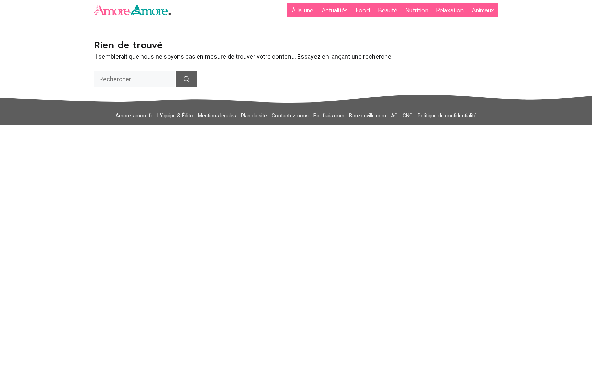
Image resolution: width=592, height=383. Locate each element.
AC (394, 115)
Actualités (335, 10)
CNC (408, 115)
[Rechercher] (186, 79)
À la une (302, 10)
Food (363, 10)
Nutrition (417, 10)
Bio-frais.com (328, 115)
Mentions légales (217, 115)
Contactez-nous (290, 115)
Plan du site (254, 115)
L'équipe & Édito (175, 115)
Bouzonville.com (367, 115)
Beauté (387, 10)
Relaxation (450, 10)
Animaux (483, 10)
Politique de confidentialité (447, 115)
